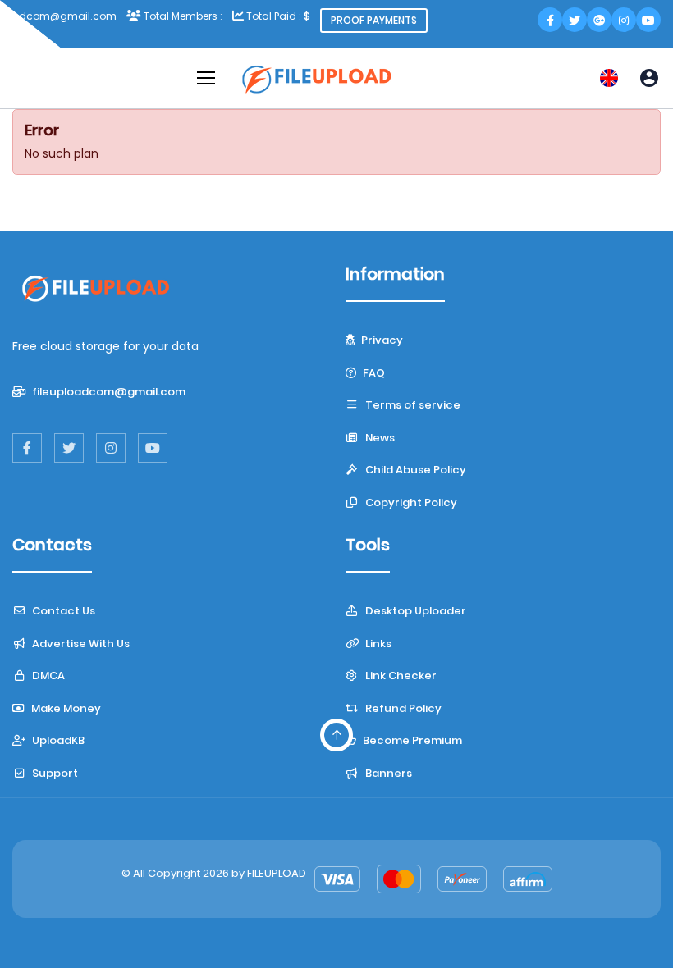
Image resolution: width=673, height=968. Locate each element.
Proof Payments (374, 20)
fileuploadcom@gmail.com (107, 392)
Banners (387, 773)
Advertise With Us (80, 643)
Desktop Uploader (414, 611)
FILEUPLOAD (276, 873)
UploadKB (57, 740)
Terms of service (411, 405)
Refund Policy (402, 708)
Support (54, 773)
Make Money (65, 708)
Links (377, 643)
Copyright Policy (410, 502)
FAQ (372, 373)
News (379, 437)
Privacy (381, 340)
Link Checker (400, 675)
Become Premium (411, 740)
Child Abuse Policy (414, 469)
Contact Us (62, 611)
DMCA (47, 675)
